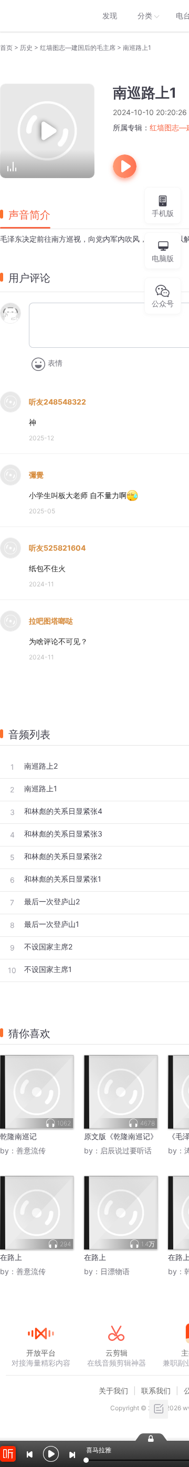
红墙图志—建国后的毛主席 (78, 47)
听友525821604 (57, 547)
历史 (26, 47)
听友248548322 (57, 401)
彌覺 (36, 474)
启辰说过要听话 (126, 1150)
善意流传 (31, 1150)
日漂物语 (115, 1271)
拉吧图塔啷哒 (51, 620)
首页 (6, 47)
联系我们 (156, 1390)
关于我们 (113, 1390)
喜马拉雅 (40, 16)
